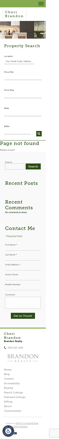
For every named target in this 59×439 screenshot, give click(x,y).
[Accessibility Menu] (8, 431)
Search (8, 162)
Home (8, 369)
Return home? (7, 150)
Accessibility (12, 383)
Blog (7, 374)
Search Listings (13, 392)
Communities (12, 410)
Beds (6, 108)
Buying (8, 387)
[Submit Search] (39, 133)
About (8, 406)
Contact (9, 378)
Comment (10, 294)
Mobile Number (13, 284)
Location (8, 56)
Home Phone (11, 274)
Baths (6, 126)
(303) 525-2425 (15, 347)
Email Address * (12, 264)
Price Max (9, 90)
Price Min (9, 72)
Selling (8, 401)
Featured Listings (14, 397)
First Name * (11, 244)
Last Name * (11, 254)
